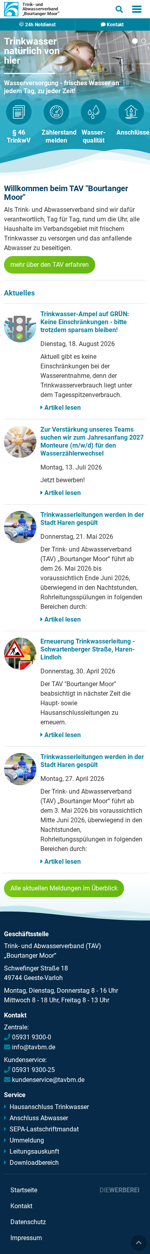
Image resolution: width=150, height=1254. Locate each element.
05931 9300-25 (33, 1070)
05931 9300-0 (31, 1037)
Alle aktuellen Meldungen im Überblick (64, 888)
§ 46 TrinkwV (18, 136)
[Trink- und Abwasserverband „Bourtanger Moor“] (11, 9)
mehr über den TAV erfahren (49, 264)
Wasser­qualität (94, 136)
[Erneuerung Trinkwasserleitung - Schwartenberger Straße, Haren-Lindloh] (20, 654)
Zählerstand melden (59, 136)
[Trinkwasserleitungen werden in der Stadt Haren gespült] (20, 527)
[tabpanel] (68, 63)
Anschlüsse (133, 132)
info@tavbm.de (33, 1047)
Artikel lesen (62, 407)
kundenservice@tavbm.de (48, 1080)
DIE (120, 1190)
